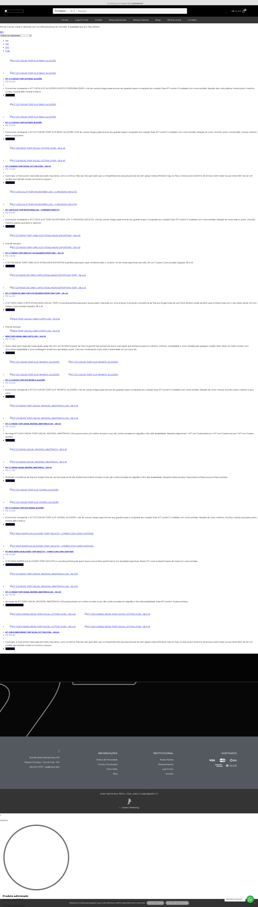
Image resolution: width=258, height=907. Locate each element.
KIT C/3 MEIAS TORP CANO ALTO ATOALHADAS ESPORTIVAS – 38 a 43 (34, 252)
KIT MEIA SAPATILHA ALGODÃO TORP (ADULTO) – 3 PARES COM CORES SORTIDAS (39, 551)
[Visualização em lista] (3, 32)
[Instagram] (9, 2)
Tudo (7, 51)
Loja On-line (81, 20)
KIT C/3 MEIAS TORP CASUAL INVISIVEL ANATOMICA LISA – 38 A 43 (33, 423)
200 (7, 47)
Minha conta (174, 20)
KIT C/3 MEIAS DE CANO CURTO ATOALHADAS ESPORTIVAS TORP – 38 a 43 (36, 293)
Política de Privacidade (106, 760)
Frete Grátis (112, 769)
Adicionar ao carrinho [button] (15, 564)
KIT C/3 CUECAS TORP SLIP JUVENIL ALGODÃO (24, 507)
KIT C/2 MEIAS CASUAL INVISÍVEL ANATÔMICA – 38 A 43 (28, 467)
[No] (254, 903)
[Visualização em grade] (1, 32)
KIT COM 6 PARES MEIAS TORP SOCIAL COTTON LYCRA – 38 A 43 (32, 632)
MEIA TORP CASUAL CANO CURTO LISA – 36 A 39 (25, 336)
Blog (158, 20)
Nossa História (141, 20)
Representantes (117, 20)
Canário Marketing (130, 807)
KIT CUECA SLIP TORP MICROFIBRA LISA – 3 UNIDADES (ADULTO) (32, 209)
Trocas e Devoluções (107, 764)
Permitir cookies (155, 903)
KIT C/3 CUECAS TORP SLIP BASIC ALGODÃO (23, 78)
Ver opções (10, 95)
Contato (192, 20)
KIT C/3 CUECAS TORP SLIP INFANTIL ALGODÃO (25, 380)
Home (65, 20)
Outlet (98, 20)
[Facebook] (6, 2)
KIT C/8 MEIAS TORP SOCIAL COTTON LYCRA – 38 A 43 (28, 166)
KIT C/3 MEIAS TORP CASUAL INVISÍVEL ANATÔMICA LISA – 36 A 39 (33, 591)
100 (7, 44)
